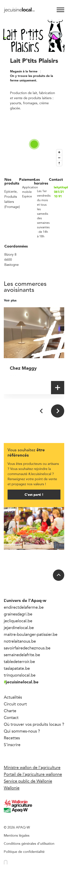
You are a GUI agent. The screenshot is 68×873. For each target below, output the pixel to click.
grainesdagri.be (18, 614)
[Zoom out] (59, 157)
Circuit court (15, 704)
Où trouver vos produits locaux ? (34, 724)
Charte (10, 710)
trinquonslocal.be (20, 675)
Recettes (12, 738)
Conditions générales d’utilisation (29, 843)
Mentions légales (16, 835)
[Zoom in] (59, 152)
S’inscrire (12, 744)
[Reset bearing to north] (59, 163)
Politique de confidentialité (24, 851)
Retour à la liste (23, 38)
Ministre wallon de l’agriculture (32, 767)
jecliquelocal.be (18, 621)
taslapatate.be (17, 668)
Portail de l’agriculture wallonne (33, 774)
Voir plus (10, 300)
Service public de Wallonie (28, 781)
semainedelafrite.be (22, 654)
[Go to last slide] (41, 411)
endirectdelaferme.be (24, 607)
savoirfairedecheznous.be (27, 648)
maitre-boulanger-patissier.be (30, 634)
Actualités (13, 697)
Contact (11, 717)
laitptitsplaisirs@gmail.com (59, 187)
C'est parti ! (34, 494)
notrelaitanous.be (20, 641)
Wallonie (11, 788)
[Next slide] (57, 411)
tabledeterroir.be (19, 661)
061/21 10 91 (59, 194)
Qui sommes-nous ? (22, 731)
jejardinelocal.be (19, 627)
